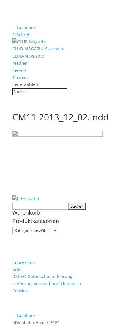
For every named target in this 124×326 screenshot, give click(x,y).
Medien (20, 63)
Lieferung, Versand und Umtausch (46, 283)
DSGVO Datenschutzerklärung (42, 276)
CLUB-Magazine (28, 56)
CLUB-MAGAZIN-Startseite (38, 49)
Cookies (20, 291)
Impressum (23, 262)
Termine (20, 77)
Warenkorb (26, 212)
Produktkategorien (35, 220)
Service (19, 70)
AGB (16, 269)
